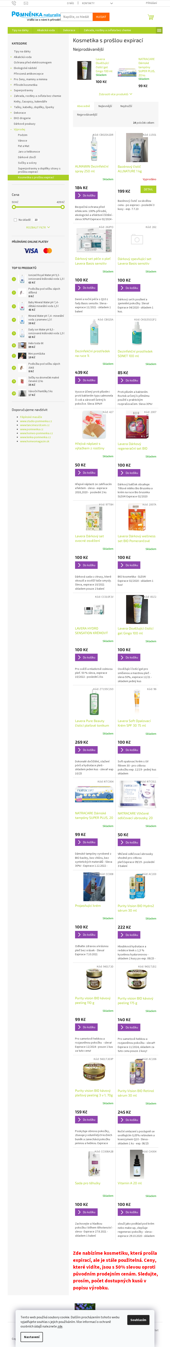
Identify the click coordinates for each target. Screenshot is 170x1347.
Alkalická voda (23, 57)
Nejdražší (126, 106)
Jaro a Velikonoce (29, 152)
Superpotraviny (23, 90)
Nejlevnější (105, 106)
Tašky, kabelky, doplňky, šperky (34, 107)
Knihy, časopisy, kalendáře (30, 102)
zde (59, 1326)
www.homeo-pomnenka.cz (36, 433)
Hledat (101, 16)
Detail (148, 189)
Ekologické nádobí (25, 68)
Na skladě (28, 220)
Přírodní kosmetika (25, 85)
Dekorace (20, 113)
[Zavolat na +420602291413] (18, 3)
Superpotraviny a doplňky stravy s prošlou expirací (39, 170)
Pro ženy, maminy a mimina (30, 79)
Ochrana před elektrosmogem (33, 62)
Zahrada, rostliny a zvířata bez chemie (37, 96)
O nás (70, 3)
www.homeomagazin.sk (34, 442)
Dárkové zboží (27, 157)
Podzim (22, 135)
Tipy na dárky (22, 51)
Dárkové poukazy (24, 124)
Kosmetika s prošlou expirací (36, 177)
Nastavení (31, 1337)
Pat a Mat (23, 146)
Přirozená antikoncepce (29, 74)
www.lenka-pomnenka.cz (35, 437)
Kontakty (88, 3)
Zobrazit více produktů (113, 94)
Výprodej (19, 129)
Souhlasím (138, 1320)
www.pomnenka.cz (31, 429)
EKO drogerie (22, 118)
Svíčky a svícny (27, 163)
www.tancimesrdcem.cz (35, 425)
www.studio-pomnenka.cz (36, 421)
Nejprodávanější (87, 115)
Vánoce (22, 141)
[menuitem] (20, 30)
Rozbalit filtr (36, 228)
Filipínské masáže (31, 417)
